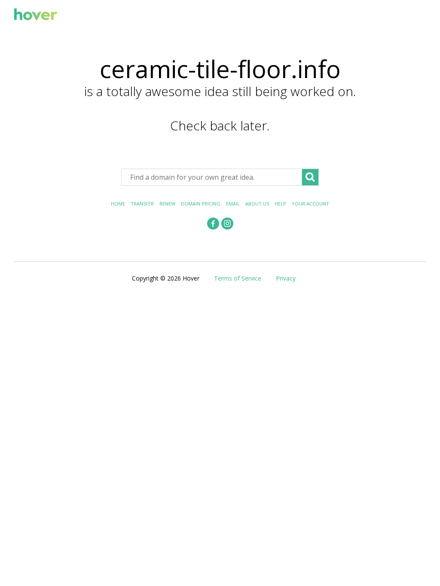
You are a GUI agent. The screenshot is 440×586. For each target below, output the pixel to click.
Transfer (142, 203)
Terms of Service (237, 278)
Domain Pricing (200, 203)
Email (233, 203)
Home (118, 203)
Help (280, 203)
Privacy (286, 278)
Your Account (310, 203)
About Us (257, 203)
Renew (167, 203)
